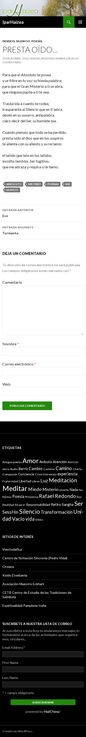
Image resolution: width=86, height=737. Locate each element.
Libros (36, 481)
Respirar (20, 504)
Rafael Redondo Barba (48, 58)
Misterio (34, 184)
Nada (74, 489)
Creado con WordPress (17, 731)
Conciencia (26, 474)
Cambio (36, 468)
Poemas (53, 184)
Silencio (12, 189)
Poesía (36, 41)
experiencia (67, 473)
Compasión (9, 474)
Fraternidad (10, 481)
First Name (10, 662)
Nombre (10, 344)
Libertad (25, 481)
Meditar (14, 488)
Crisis (39, 474)
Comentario (12, 282)
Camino (64, 468)
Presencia (31, 497)
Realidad (8, 505)
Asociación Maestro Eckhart (23, 584)
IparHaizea (13, 22)
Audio (14, 469)
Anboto (45, 461)
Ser (67, 184)
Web (6, 384)
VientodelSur (12, 549)
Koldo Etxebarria (14, 575)
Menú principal (80, 22)
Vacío (18, 519)
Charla (77, 469)
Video (39, 519)
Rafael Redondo (57, 496)
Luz (44, 480)
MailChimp (51, 711)
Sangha (68, 504)
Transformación (57, 512)
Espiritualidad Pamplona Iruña (24, 605)
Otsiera (8, 567)
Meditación (63, 480)
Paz (81, 489)
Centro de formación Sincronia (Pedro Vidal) (34, 558)
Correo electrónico (19, 364)
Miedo (35, 489)
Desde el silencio (16, 41)
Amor (30, 461)
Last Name (10, 678)
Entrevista (50, 474)
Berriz (23, 468)
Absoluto (14, 184)
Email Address (13, 647)
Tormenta (17, 230)
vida (29, 519)
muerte (64, 490)
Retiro (56, 504)
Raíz (79, 496)
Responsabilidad (38, 504)
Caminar (49, 469)
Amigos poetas (12, 462)
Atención (60, 462)
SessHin (10, 512)
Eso (17, 213)
